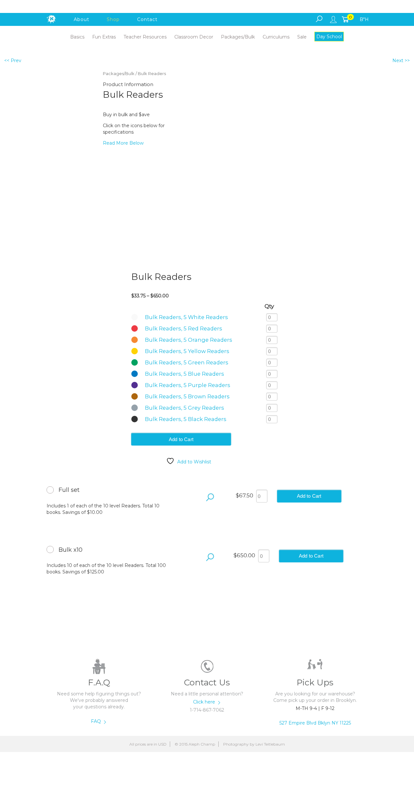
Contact (147, 19)
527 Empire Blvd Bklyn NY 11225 (315, 723)
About (81, 19)
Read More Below (123, 143)
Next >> (401, 60)
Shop (113, 19)
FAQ (96, 721)
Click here (204, 702)
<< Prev (12, 60)
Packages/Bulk (119, 73)
